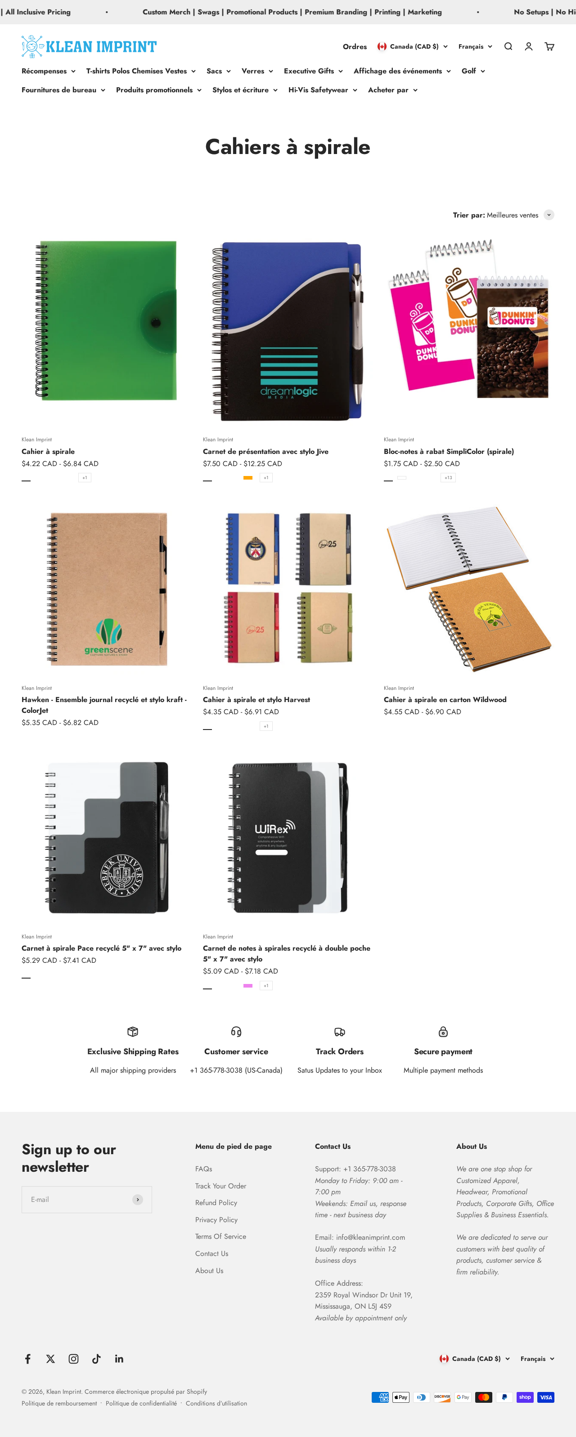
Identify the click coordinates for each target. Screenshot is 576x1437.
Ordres (355, 46)
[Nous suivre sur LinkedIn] (119, 1359)
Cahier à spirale (48, 451)
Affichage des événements (398, 71)
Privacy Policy (216, 1220)
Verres (253, 71)
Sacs (214, 71)
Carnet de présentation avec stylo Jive (265, 451)
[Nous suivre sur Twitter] (51, 1359)
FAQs (203, 1169)
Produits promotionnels (154, 89)
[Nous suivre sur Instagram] (74, 1359)
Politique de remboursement (59, 1403)
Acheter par (388, 89)
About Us (209, 1270)
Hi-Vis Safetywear (318, 89)
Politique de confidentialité (141, 1403)
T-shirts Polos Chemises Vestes (136, 71)
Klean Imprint (37, 439)
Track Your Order (220, 1186)
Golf (469, 71)
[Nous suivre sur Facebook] (28, 1359)
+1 (84, 477)
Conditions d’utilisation (216, 1403)
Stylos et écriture (240, 89)
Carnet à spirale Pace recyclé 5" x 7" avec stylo (101, 948)
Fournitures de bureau (59, 89)
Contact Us (211, 1253)
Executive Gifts (309, 71)
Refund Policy (216, 1202)
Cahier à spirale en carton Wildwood (445, 699)
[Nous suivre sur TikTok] (96, 1359)
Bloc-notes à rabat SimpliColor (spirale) (449, 451)
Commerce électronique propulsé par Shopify (146, 1391)
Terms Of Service (220, 1236)
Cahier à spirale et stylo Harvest (256, 699)
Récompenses (44, 71)
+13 (448, 477)
